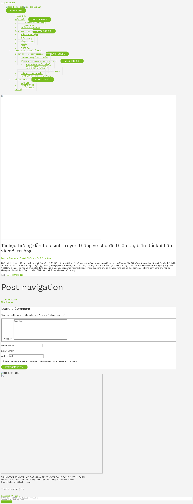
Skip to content (8, 2)
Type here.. (8, 339)
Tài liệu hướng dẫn (14, 275)
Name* (4, 345)
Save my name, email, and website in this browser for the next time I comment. (41, 361)
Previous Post (9, 299)
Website (5, 356)
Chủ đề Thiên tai (27, 258)
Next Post (7, 302)
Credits (34, 498)
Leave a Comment (9, 258)
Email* (4, 351)
